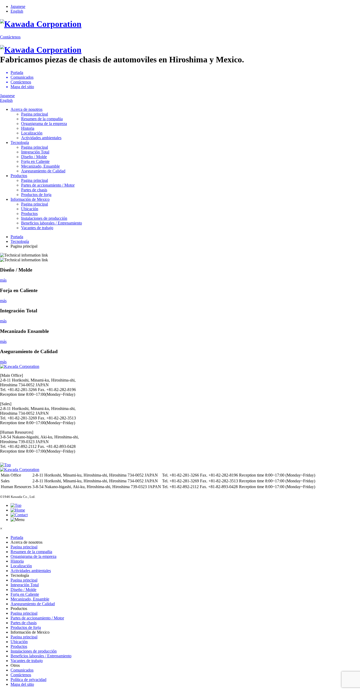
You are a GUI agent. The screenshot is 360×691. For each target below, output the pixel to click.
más (3, 280)
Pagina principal (34, 114)
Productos (19, 175)
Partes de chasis (34, 190)
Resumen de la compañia (42, 119)
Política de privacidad (28, 679)
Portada (17, 537)
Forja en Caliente (35, 161)
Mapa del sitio (22, 684)
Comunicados (22, 670)
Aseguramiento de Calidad (43, 171)
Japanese (18, 6)
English (17, 11)
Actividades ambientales (41, 138)
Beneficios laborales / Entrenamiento (51, 223)
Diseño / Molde (34, 156)
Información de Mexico (30, 199)
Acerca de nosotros (26, 109)
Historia (27, 128)
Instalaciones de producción (44, 218)
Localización (31, 133)
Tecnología (20, 142)
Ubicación (29, 209)
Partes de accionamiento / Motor (48, 185)
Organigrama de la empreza (44, 123)
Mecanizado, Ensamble (40, 166)
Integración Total (35, 152)
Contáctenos (10, 37)
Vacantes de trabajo (37, 228)
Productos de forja (36, 194)
